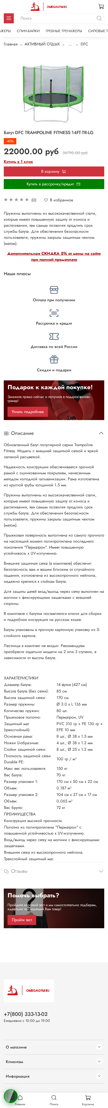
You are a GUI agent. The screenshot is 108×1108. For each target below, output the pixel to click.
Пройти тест (22, 920)
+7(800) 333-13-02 (26, 1014)
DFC (84, 44)
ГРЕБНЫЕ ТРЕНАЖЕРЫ (64, 30)
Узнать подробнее (28, 412)
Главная (11, 44)
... (70, 44)
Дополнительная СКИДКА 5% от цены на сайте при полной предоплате (54, 256)
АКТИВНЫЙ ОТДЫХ (42, 44)
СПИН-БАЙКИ (28, 30)
